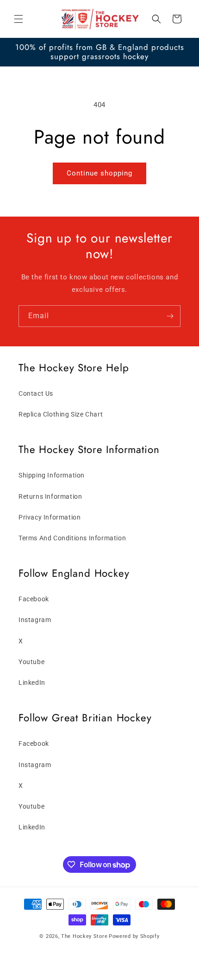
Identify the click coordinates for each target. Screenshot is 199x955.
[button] (18, 19)
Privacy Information (50, 517)
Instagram (35, 619)
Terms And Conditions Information (72, 538)
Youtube (31, 661)
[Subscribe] (170, 316)
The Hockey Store (84, 936)
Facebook (34, 599)
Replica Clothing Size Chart (61, 414)
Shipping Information (52, 475)
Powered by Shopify (134, 936)
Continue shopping (99, 173)
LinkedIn (32, 682)
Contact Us (36, 393)
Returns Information (50, 496)
